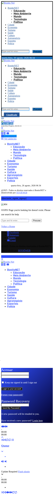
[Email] (8, 133)
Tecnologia (20, 19)
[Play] (3, 426)
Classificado (11, 115)
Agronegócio (14, 38)
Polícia (11, 43)
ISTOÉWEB (21, 193)
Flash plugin (24, 471)
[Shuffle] (2, 440)
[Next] (7, 426)
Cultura (11, 35)
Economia (12, 27)
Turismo (11, 30)
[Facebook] (2, 133)
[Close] (2, 54)
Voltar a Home (8, 226)
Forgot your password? (12, 394)
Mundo (17, 16)
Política (18, 22)
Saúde (11, 33)
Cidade (11, 24)
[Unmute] (5, 461)
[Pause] (5, 426)
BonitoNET (13, 8)
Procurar (37, 51)
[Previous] (2, 426)
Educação (19, 10)
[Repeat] (7, 440)
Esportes (12, 41)
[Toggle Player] (2, 437)
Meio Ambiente (22, 13)
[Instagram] (4, 133)
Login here (37, 420)
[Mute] (2, 461)
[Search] (2, 48)
